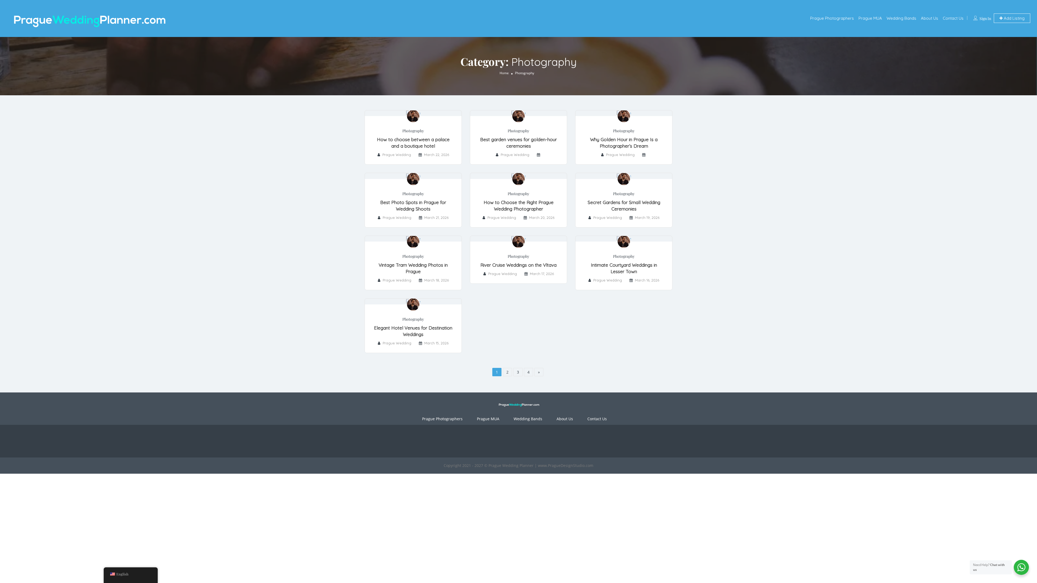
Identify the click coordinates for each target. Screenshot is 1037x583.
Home (504, 73)
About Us (929, 18)
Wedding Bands (901, 18)
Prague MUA (870, 18)
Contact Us (953, 18)
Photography (413, 130)
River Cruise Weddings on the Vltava (518, 265)
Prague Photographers (832, 18)
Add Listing (1014, 18)
